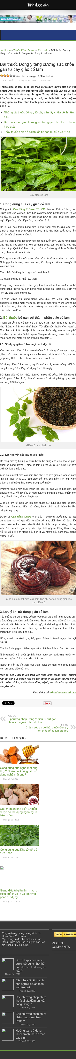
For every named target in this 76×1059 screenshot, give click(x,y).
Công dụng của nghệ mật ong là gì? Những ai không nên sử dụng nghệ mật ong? (19, 771)
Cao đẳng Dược (21, 516)
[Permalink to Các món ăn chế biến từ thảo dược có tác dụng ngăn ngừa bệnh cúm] (19, 804)
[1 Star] (1, 75)
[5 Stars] (14, 75)
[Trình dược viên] (38, 20)
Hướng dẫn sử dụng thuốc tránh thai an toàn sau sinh (30, 1034)
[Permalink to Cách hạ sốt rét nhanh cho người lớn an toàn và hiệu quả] (8, 989)
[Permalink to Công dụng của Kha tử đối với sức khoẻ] (19, 845)
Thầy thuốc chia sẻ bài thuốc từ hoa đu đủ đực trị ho (37, 131)
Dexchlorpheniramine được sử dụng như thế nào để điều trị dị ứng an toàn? (31, 965)
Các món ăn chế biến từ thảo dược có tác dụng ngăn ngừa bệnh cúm (18, 812)
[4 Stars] (10, 75)
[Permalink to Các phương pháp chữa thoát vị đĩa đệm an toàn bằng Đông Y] (8, 1006)
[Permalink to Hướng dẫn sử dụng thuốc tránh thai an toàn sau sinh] (8, 1039)
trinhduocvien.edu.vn (63, 692)
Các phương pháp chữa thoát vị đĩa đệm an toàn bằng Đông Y (31, 1000)
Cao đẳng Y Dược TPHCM (29, 209)
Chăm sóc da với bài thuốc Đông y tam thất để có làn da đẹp (47, 728)
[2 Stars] (4, 75)
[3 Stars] (7, 75)
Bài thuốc (42, 50)
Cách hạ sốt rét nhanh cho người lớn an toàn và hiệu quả (30, 984)
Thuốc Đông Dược (23, 50)
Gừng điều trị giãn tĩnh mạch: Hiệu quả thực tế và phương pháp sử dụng (18, 894)
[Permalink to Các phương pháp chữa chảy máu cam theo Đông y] (8, 1022)
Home (7, 50)
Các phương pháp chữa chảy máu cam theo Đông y (31, 1017)
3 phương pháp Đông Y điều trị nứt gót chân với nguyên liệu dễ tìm (32, 719)
